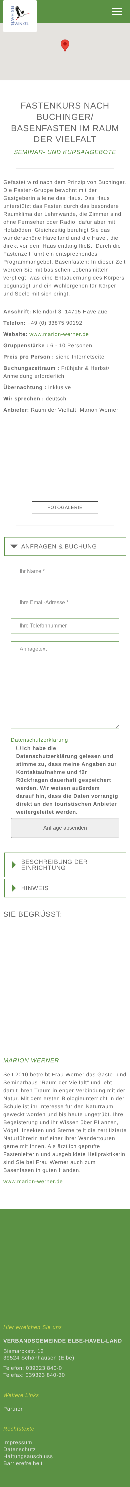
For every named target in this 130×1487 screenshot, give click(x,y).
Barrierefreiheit (23, 1463)
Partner (13, 1409)
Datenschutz (19, 1449)
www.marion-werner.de (59, 334)
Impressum (17, 1443)
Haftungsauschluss (28, 1456)
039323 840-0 (44, 1368)
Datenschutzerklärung (39, 740)
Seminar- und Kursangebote (65, 152)
